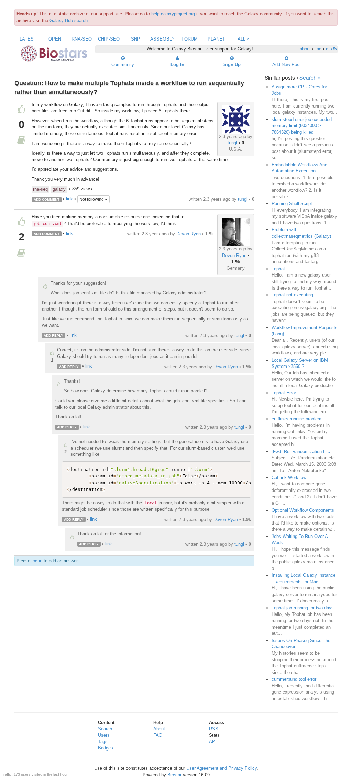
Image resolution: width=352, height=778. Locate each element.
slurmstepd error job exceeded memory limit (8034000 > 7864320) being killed (302, 126)
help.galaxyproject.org (173, 13)
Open (54, 39)
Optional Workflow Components (303, 510)
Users (104, 735)
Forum (190, 39)
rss (329, 49)
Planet (216, 39)
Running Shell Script (292, 203)
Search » (310, 77)
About (159, 728)
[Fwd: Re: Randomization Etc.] (302, 451)
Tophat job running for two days (303, 607)
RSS (213, 728)
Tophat (278, 268)
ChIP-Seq (109, 39)
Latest (28, 39)
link (69, 199)
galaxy (59, 189)
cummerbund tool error (294, 679)
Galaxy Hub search (69, 20)
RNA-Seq (82, 39)
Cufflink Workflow (289, 477)
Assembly (162, 39)
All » (243, 39)
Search (105, 728)
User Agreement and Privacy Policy (221, 768)
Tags (103, 741)
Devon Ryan (234, 255)
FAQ (157, 735)
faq (318, 49)
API (213, 741)
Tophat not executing (292, 294)
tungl (232, 142)
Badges (105, 748)
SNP (135, 39)
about (305, 49)
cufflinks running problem (296, 418)
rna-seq (40, 189)
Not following (92, 199)
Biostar (174, 774)
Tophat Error (284, 392)
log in (37, 560)
